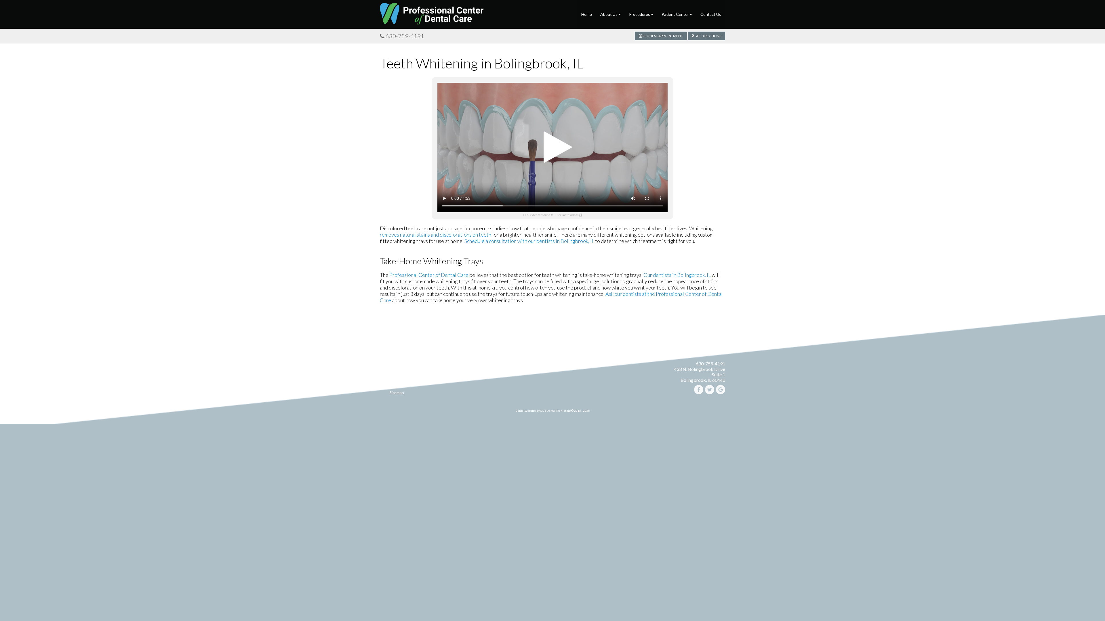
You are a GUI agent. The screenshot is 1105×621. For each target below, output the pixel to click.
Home (586, 14)
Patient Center (676, 14)
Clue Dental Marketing (555, 410)
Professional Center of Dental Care (428, 275)
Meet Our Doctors (396, 371)
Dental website (525, 410)
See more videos (567, 214)
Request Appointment (662, 36)
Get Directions (707, 36)
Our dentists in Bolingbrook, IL (677, 275)
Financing (396, 378)
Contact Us (710, 14)
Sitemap (396, 392)
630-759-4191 (405, 35)
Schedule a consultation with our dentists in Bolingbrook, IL (529, 241)
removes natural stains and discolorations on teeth (435, 234)
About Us (609, 14)
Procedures (640, 14)
